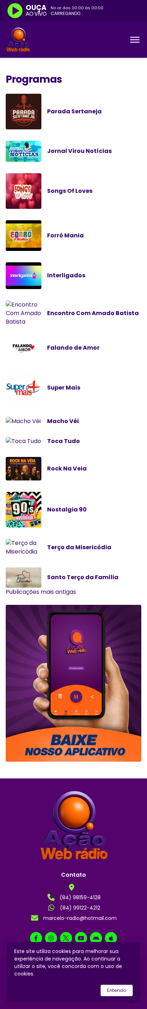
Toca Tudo (63, 441)
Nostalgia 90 (67, 509)
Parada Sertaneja (74, 111)
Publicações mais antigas (41, 592)
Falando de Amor (73, 348)
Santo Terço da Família (82, 577)
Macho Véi (63, 421)
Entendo (116, 990)
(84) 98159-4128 (80, 897)
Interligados (66, 275)
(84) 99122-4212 (80, 907)
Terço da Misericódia (79, 547)
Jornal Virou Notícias (79, 151)
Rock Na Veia (67, 468)
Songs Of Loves (69, 191)
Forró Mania (65, 235)
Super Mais (63, 387)
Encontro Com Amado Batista (93, 313)
